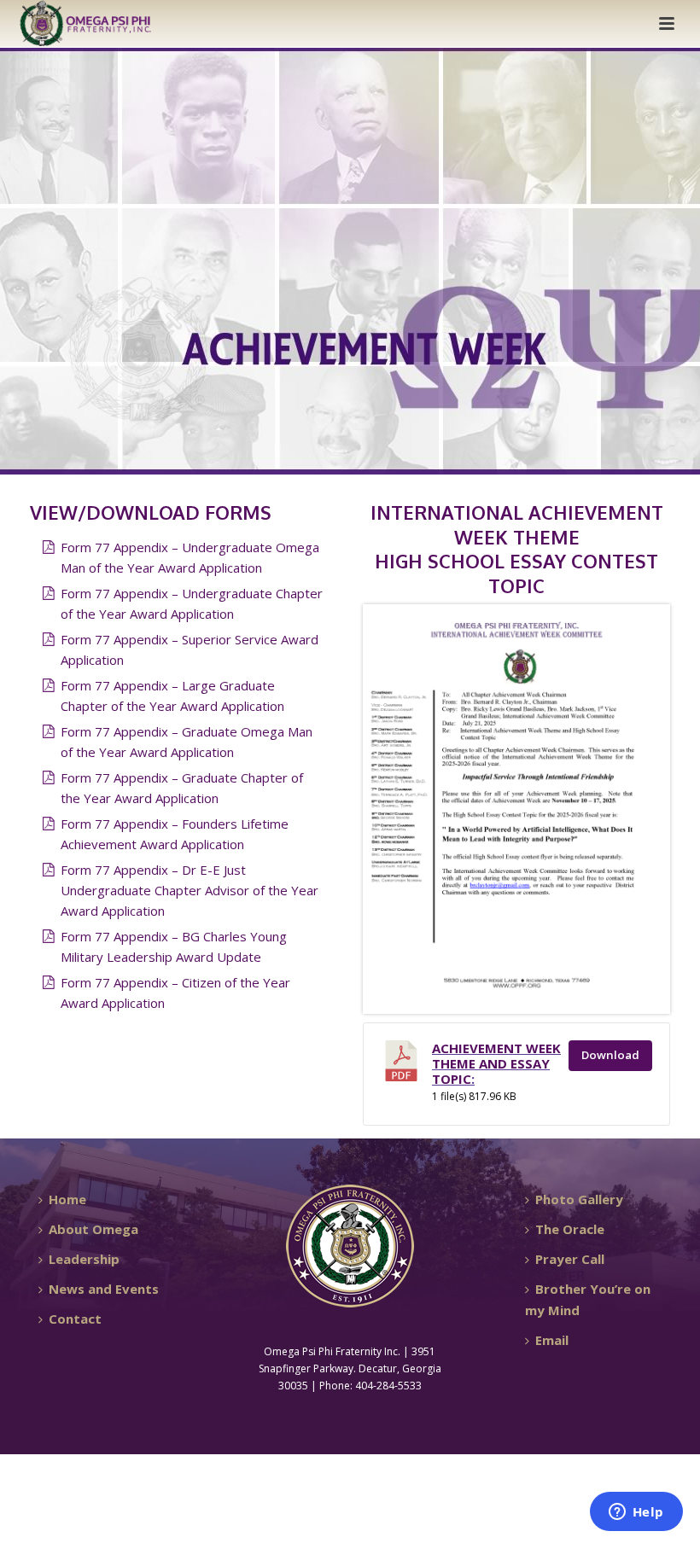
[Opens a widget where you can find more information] (636, 1513)
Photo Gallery (579, 1199)
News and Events (104, 1288)
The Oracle (569, 1228)
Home (67, 1199)
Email (552, 1339)
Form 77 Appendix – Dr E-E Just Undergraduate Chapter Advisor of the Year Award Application (189, 890)
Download (610, 1055)
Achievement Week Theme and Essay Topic (496, 1063)
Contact (75, 1318)
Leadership (84, 1258)
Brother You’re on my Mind (587, 1299)
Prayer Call (569, 1258)
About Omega (93, 1228)
